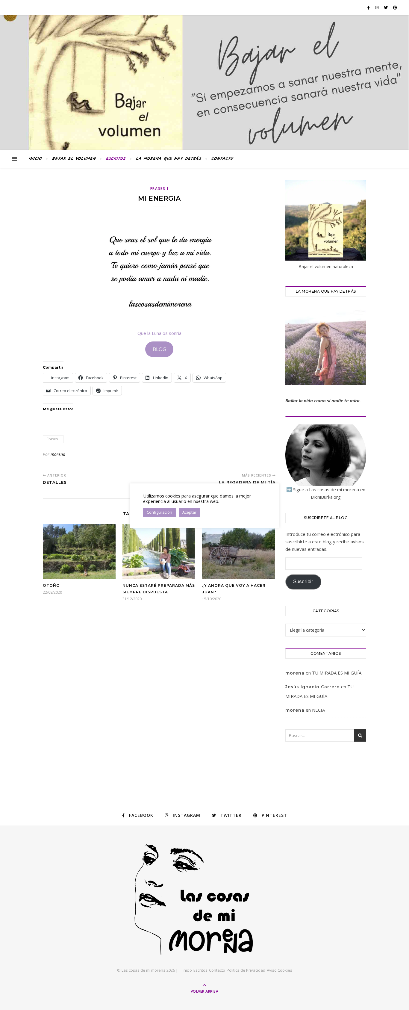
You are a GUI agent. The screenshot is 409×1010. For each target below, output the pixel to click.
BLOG (159, 349)
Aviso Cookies (279, 970)
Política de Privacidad (246, 970)
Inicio (35, 158)
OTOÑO (51, 585)
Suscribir (303, 581)
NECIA (318, 710)
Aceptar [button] (189, 512)
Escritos (115, 158)
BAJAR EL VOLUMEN (74, 158)
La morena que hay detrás (168, 158)
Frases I (159, 188)
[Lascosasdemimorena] (204, 899)
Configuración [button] (159, 512)
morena (58, 454)
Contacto (222, 158)
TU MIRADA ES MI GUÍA (336, 673)
